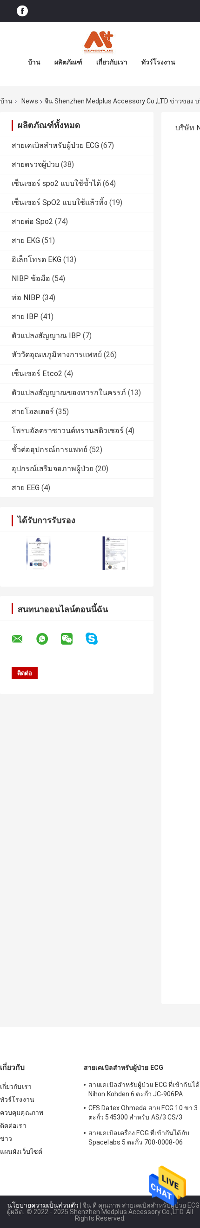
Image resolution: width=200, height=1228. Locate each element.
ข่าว (6, 1138)
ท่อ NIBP (26, 297)
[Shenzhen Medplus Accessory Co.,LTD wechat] (72, 639)
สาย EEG (26, 487)
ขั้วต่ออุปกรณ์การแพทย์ (49, 449)
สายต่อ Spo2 (32, 221)
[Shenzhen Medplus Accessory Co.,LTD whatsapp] (48, 639)
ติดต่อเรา (13, 1125)
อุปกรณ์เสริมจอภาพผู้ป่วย (52, 468)
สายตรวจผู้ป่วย (35, 164)
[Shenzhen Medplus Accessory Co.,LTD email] (23, 639)
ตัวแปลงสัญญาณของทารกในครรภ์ (69, 392)
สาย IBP (25, 316)
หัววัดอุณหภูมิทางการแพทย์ (57, 354)
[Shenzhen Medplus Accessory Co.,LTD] (100, 41)
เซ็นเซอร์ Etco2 (37, 373)
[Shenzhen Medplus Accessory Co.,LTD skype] (97, 639)
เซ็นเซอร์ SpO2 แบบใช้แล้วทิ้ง (59, 202)
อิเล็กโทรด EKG (36, 259)
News (29, 101)
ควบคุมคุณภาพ (21, 1112)
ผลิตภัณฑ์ (68, 62)
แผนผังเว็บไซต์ (21, 1151)
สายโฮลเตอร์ (33, 411)
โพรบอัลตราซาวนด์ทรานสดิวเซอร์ (68, 430)
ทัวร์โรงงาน (158, 62)
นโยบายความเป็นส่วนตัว (43, 1205)
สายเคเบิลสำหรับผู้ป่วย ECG (55, 145)
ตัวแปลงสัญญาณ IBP (46, 335)
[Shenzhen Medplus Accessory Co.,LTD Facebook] (22, 11)
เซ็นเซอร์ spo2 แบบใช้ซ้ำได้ (56, 183)
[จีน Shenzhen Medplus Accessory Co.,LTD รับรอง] (38, 553)
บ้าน (34, 62)
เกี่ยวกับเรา (111, 62)
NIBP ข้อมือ (31, 278)
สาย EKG (26, 240)
